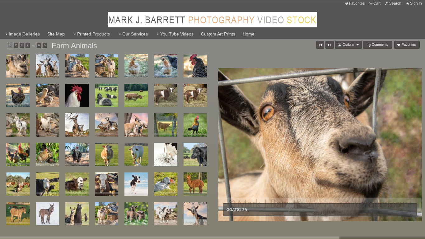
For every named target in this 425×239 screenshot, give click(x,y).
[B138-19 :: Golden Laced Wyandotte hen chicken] (18, 95)
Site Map (56, 33)
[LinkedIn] (17, 233)
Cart (377, 3)
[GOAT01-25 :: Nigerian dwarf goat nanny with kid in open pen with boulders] (77, 125)
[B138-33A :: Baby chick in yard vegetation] (47, 95)
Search (395, 3)
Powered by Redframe (403, 233)
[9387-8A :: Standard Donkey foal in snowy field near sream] (47, 213)
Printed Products (93, 33)
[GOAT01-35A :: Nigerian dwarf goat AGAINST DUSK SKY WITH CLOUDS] (195, 213)
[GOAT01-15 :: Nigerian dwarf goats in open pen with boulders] (18, 125)
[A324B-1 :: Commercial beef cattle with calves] (18, 184)
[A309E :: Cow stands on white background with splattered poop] (165, 154)
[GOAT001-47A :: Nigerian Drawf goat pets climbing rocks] (106, 213)
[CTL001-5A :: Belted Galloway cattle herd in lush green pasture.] (106, 95)
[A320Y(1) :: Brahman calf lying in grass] (165, 184)
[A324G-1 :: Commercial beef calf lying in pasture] (77, 184)
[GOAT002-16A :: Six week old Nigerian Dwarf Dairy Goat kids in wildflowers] (136, 213)
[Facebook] (9, 233)
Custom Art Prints (218, 33)
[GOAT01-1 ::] (165, 95)
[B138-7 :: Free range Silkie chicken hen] (136, 65)
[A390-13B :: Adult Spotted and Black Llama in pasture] (77, 213)
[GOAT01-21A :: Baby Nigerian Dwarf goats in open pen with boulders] (47, 125)
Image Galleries (24, 33)
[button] (320, 45)
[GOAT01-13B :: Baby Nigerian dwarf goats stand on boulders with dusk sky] (165, 213)
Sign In (416, 3)
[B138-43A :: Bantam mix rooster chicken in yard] (77, 154)
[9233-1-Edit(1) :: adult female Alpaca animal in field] (195, 184)
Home (249, 33)
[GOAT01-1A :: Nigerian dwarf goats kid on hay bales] (195, 95)
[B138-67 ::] (77, 95)
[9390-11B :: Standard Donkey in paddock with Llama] (18, 213)
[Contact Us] (26, 233)
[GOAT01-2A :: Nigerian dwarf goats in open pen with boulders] (18, 65)
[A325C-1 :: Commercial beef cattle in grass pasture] (106, 154)
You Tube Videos (177, 33)
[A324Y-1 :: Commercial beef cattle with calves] (47, 184)
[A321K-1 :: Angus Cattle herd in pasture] (195, 154)
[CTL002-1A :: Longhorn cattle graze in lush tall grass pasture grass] (136, 95)
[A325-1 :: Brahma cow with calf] (136, 154)
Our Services (135, 33)
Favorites (357, 3)
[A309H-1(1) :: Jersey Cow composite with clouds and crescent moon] (136, 184)
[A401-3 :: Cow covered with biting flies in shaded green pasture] (165, 125)
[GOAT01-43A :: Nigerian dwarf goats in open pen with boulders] (136, 125)
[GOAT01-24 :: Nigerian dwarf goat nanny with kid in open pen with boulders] (47, 65)
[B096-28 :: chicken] (195, 125)
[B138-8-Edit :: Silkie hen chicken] (165, 65)
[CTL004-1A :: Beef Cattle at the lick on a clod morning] (106, 184)
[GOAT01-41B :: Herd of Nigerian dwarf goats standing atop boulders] (106, 125)
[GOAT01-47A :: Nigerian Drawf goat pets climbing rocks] (106, 65)
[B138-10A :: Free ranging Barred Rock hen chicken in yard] (195, 65)
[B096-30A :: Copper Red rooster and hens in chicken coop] (18, 154)
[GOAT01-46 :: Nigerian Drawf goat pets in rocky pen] (77, 65)
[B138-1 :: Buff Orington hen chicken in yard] (47, 154)
